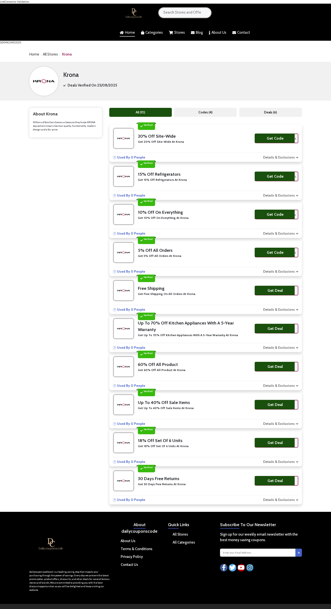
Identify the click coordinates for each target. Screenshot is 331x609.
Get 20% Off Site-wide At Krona (161, 141)
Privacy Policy (132, 556)
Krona (67, 54)
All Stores (50, 54)
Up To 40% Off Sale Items (164, 402)
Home (130, 32)
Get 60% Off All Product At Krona (161, 370)
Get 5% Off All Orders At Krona (159, 256)
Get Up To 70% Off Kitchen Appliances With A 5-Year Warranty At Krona (188, 335)
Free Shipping (151, 288)
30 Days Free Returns (158, 478)
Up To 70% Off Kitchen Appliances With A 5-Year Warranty (186, 326)
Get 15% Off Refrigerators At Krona (162, 180)
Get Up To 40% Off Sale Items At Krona (166, 408)
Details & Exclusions (279, 157)
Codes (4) (205, 112)
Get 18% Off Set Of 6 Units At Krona (163, 446)
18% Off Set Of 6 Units (160, 440)
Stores (179, 32)
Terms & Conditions (136, 549)
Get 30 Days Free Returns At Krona (162, 484)
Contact (243, 32)
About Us (219, 32)
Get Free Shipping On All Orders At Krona (166, 294)
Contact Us (129, 564)
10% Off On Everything (160, 212)
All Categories (184, 542)
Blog (199, 32)
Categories (154, 32)
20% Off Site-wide (157, 136)
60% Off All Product (158, 364)
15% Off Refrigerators (159, 174)
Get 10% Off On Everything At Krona (163, 218)
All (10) (140, 112)
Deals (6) (270, 112)
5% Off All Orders (155, 250)
